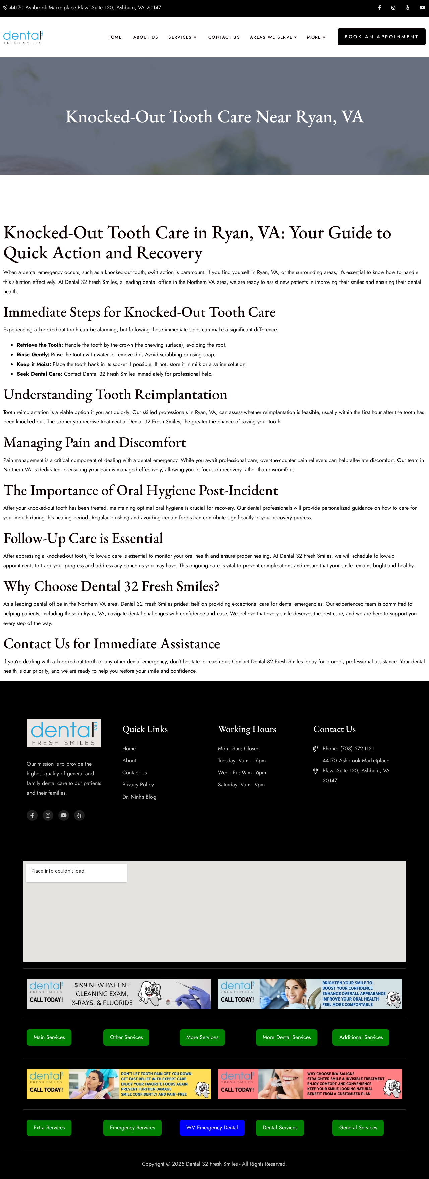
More (314, 37)
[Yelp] (79, 815)
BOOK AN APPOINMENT (382, 36)
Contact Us (224, 37)
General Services (358, 1127)
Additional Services (361, 1037)
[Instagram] (48, 815)
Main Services (49, 1037)
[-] (23, 37)
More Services (202, 1037)
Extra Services (49, 1127)
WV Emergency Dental (212, 1127)
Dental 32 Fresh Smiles (91, 282)
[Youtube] (63, 815)
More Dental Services (287, 1037)
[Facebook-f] (32, 815)
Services (180, 37)
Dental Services (280, 1127)
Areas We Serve (271, 37)
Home (114, 37)
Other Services (126, 1037)
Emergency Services (132, 1127)
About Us (145, 37)
